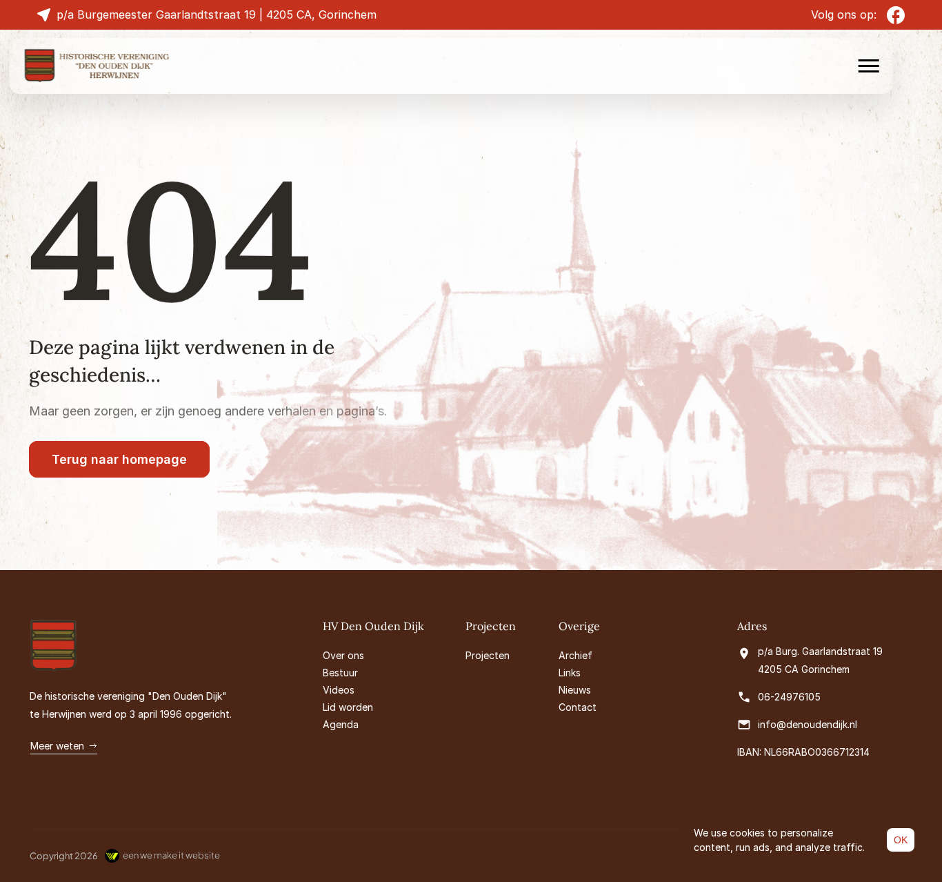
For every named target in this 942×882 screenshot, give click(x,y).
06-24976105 (789, 697)
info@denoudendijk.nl (807, 724)
